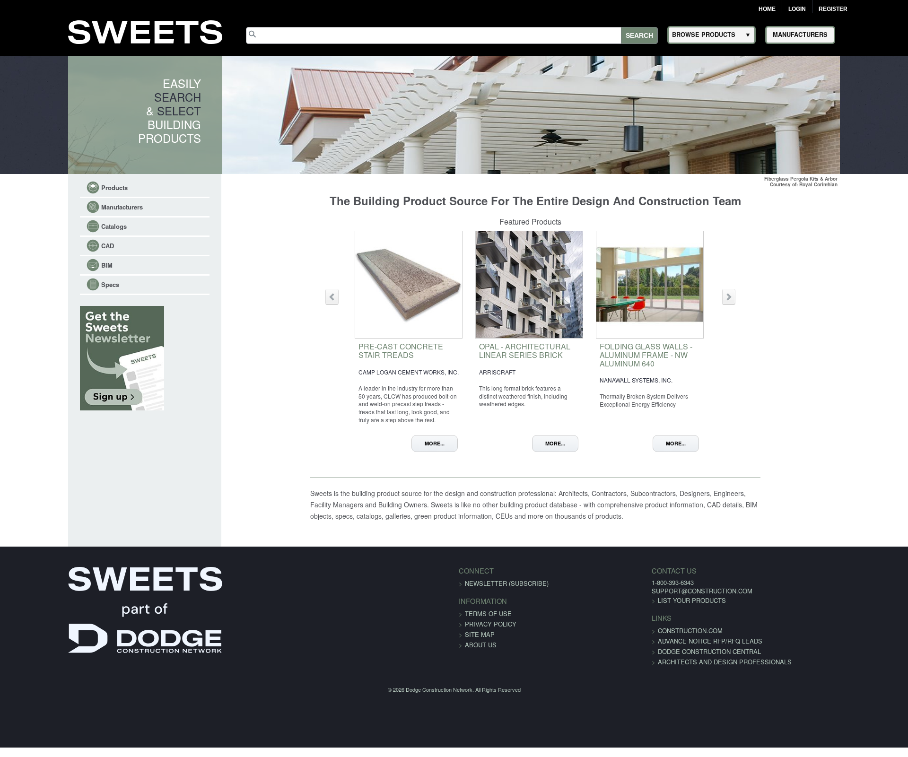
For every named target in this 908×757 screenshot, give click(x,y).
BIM (47, 265)
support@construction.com (630, 600)
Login (797, 9)
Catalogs (55, 226)
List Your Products (620, 609)
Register (833, 9)
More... (446, 443)
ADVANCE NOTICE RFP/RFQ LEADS (638, 650)
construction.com (618, 639)
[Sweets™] (145, 30)
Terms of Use (488, 622)
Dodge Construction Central (637, 660)
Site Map (480, 643)
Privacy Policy (490, 633)
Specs (51, 284)
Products (55, 187)
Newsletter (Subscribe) (507, 592)
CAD (48, 245)
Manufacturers (63, 206)
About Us (481, 654)
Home (767, 9)
